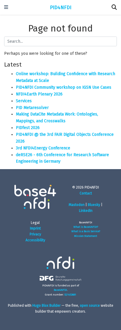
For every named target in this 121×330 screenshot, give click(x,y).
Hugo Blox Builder (46, 305)
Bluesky (94, 205)
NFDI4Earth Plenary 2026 (39, 94)
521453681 (70, 294)
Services (24, 100)
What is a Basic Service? (85, 231)
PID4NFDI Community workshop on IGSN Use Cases (63, 87)
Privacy (35, 234)
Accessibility (35, 240)
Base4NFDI (60, 289)
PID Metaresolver (32, 107)
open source (90, 305)
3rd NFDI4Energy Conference (43, 148)
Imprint (35, 228)
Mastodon (77, 205)
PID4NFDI (60, 7)
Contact (86, 193)
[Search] (114, 7)
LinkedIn (86, 211)
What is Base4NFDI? (85, 226)
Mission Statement (85, 235)
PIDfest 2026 (28, 127)
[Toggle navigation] (6, 7)
